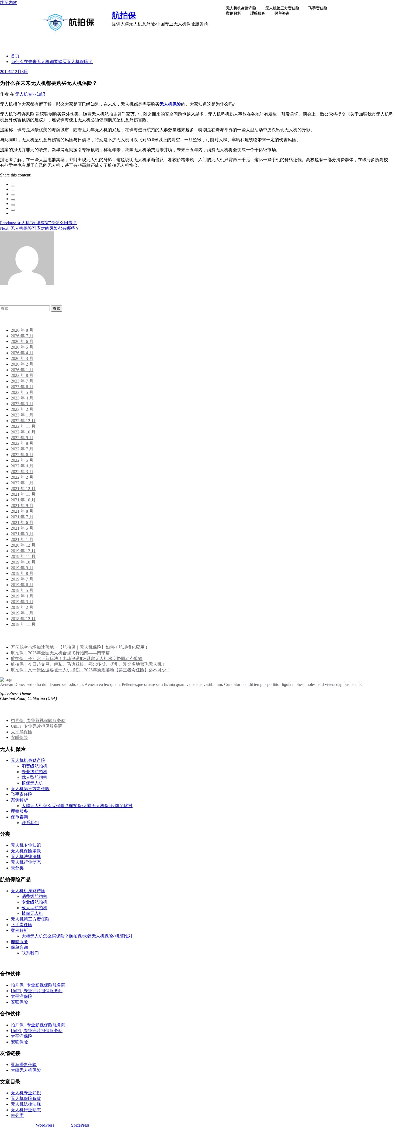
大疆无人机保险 (26, 1070)
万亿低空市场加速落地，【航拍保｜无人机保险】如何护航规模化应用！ (80, 647)
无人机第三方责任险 (30, 788)
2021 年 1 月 (22, 539)
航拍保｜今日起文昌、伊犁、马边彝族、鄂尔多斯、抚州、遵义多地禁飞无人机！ (88, 664)
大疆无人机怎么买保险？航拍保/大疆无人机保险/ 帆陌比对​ (77, 805)
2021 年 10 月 (23, 500)
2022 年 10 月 (23, 432)
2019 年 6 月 (22, 584)
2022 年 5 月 (22, 460)
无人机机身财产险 (28, 760)
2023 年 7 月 (22, 381)
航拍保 (124, 15)
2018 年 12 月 (23, 618)
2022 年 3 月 (22, 471)
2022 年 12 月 (23, 420)
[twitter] (13, 190)
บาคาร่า (7, 965)
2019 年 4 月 (22, 596)
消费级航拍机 (34, 766)
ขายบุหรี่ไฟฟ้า (29, 965)
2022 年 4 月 (22, 466)
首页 (15, 56)
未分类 (17, 868)
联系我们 (30, 822)
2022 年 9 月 (22, 437)
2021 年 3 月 (22, 534)
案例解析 (233, 13)
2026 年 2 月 (22, 364)
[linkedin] (13, 195)
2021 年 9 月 (22, 505)
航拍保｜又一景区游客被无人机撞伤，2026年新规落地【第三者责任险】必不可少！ (90, 670)
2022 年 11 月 (23, 426)
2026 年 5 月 (22, 347)
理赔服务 (257, 13)
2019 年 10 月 (23, 562)
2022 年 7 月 (22, 449)
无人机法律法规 (26, 856)
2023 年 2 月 (22, 409)
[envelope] (13, 200)
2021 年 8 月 (22, 511)
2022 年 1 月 (22, 483)
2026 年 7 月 (22, 336)
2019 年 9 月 (22, 567)
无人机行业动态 (26, 862)
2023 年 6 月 (22, 386)
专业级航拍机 (34, 771)
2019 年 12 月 (23, 550)
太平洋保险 (21, 732)
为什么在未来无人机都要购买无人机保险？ (52, 61)
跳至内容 (8, 2)
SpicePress (80, 1125)
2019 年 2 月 (22, 607)
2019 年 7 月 (22, 579)
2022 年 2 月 (22, 477)
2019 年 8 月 (22, 573)
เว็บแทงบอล (63, 965)
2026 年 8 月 (22, 330)
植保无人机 (32, 783)
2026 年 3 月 (22, 358)
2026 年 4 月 (22, 352)
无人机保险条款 (26, 851)
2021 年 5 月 (22, 528)
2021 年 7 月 (22, 517)
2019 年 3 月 (22, 601)
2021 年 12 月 (23, 488)
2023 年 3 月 (22, 403)
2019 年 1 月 (22, 613)
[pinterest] (13, 205)
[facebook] (13, 185)
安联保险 (19, 737)
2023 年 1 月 (22, 415)
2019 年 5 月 (22, 590)
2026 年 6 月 (22, 341)
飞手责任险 (21, 794)
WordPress (45, 1125)
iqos (47, 965)
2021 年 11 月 (23, 494)
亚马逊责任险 (24, 1064)
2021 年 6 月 (22, 522)
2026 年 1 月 (22, 369)
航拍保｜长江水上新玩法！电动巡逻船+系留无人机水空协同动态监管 (77, 658)
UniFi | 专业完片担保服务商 (36, 726)
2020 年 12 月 (23, 545)
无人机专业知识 (30, 94)
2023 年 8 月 (22, 375)
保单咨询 (282, 13)
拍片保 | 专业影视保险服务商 (38, 720)
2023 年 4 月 (22, 398)
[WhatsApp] (13, 210)
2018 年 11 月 (23, 624)
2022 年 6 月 (22, 454)
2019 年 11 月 (23, 556)
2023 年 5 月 (22, 392)
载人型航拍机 (34, 777)
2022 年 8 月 (22, 443)
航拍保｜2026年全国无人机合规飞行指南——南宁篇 (60, 653)
